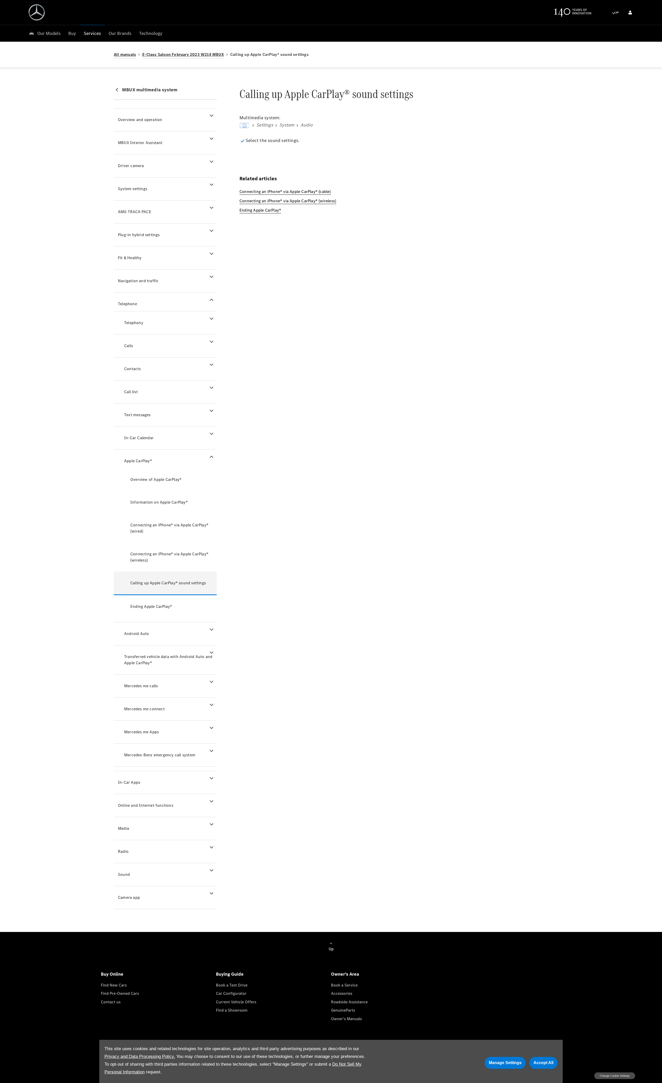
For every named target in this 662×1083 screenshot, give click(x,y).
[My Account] (630, 12)
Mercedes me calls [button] (141, 686)
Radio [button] (123, 851)
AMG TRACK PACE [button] (134, 211)
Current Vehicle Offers (236, 1002)
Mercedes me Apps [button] (141, 732)
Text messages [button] (137, 414)
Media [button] (123, 828)
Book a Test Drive (231, 985)
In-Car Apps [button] (129, 782)
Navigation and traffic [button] (138, 280)
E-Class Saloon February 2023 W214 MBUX (183, 54)
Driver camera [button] (131, 165)
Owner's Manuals (346, 1018)
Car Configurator (231, 993)
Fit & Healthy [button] (130, 257)
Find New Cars (114, 985)
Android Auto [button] (136, 633)
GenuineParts (343, 1010)
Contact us (111, 1002)
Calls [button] (128, 345)
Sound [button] (124, 874)
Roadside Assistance (349, 1002)
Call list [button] (131, 391)
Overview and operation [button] (140, 119)
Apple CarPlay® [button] (138, 461)
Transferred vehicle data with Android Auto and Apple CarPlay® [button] (168, 660)
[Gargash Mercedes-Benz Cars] (36, 12)
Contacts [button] (132, 368)
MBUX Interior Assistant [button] (140, 142)
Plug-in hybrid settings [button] (139, 234)
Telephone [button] (127, 304)
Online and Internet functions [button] (145, 805)
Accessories (341, 993)
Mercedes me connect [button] (144, 709)
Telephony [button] (133, 322)
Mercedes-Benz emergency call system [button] (159, 755)
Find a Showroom (231, 1010)
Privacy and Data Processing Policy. (139, 1056)
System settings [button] (132, 188)
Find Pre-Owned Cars (120, 993)
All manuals (125, 54)
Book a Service (344, 985)
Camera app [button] (129, 897)
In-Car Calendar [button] (139, 437)
